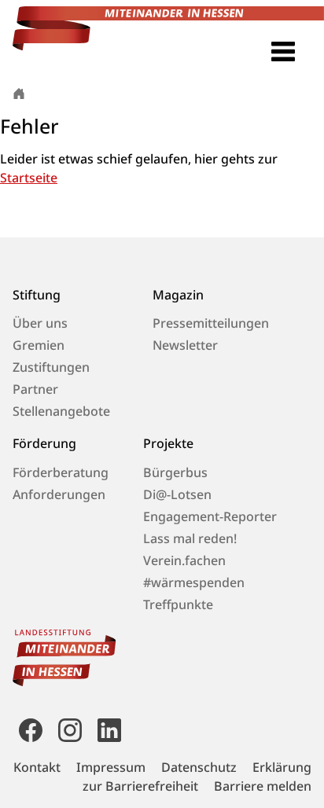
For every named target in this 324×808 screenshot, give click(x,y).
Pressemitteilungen (211, 323)
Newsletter (185, 345)
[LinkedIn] (106, 729)
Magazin (178, 295)
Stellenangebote (61, 411)
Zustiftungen (51, 367)
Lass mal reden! (190, 538)
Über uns (40, 323)
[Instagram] (70, 729)
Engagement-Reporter (210, 516)
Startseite (28, 177)
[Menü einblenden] (283, 52)
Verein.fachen (184, 560)
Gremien (38, 345)
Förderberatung (61, 472)
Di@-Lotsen (177, 494)
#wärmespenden (194, 582)
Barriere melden (262, 786)
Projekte (168, 443)
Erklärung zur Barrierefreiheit (197, 776)
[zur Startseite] (19, 92)
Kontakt (37, 767)
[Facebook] (31, 729)
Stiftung (37, 295)
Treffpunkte (178, 604)
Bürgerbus (175, 472)
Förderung (44, 443)
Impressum (110, 767)
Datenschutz (199, 767)
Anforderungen (59, 494)
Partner (35, 389)
